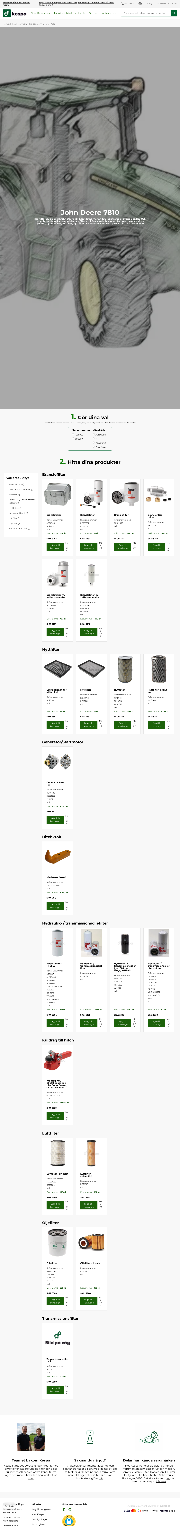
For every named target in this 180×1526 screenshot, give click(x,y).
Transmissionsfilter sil (57, 1360)
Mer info (66, 547)
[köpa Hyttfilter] (91, 669)
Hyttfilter (85, 689)
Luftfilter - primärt (57, 1173)
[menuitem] (127, 4)
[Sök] (174, 13)
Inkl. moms (172, 4)
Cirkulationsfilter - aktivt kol (57, 690)
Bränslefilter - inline (156, 516)
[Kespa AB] (15, 13)
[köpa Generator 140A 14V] (58, 762)
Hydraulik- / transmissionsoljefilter (91, 965)
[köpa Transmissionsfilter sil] (58, 1338)
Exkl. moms (161, 4)
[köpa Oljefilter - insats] (91, 1243)
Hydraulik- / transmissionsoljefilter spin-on (158, 965)
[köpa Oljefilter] (58, 1243)
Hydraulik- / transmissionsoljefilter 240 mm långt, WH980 (125, 967)
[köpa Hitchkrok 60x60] (58, 857)
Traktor (32, 24)
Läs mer (161, 1481)
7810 (53, 24)
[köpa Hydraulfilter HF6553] (58, 943)
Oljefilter (52, 1263)
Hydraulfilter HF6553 (54, 964)
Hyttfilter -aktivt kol (157, 690)
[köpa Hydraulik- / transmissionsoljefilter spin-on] (159, 943)
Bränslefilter (54, 515)
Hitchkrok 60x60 (56, 877)
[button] (64, 1509)
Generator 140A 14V (56, 783)
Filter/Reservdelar (19, 24)
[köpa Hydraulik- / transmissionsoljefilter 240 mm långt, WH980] (125, 943)
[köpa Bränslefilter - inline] (159, 494)
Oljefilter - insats (90, 1263)
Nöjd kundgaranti (42, 1509)
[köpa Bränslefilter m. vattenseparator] (58, 574)
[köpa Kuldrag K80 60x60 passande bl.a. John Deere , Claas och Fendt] (58, 1060)
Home (6, 24)
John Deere (43, 24)
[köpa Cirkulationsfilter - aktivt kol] (58, 669)
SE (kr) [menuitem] (149, 4)
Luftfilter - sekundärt (86, 1174)
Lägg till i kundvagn (55, 547)
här (101, 1478)
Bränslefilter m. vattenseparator (56, 596)
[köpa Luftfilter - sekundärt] (91, 1153)
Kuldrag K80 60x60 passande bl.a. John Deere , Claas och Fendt (57, 1084)
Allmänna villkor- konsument (12, 1511)
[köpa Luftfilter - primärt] (58, 1153)
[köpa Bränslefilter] (58, 494)
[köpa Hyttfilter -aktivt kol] (159, 669)
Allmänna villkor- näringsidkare (12, 1519)
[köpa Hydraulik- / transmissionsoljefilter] (91, 943)
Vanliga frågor (40, 1519)
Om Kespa (38, 1514)
